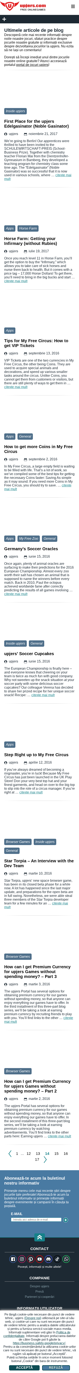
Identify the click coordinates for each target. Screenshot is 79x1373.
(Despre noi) (32, 1318)
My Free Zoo (28, 538)
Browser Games (18, 842)
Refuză (56, 1367)
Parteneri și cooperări (39, 1296)
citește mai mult (15, 281)
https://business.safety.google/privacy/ (39, 1343)
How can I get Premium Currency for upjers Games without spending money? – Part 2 (39, 1050)
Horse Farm (28, 228)
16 (66, 1153)
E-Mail (17, 1214)
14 (47, 1153)
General (25, 436)
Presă (39, 1291)
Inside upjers (15, 111)
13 (38, 1153)
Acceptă (24, 1367)
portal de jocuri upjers (32, 65)
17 (37, 1159)
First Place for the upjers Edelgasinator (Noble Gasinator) (39, 90)
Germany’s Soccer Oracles (39, 517)
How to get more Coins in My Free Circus (39, 415)
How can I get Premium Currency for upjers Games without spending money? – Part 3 (39, 935)
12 (29, 1153)
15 (56, 1153)
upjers (23, 6)
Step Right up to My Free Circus (39, 723)
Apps (10, 228)
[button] (39, 1237)
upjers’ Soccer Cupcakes (39, 622)
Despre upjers (39, 1286)
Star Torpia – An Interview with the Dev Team (39, 821)
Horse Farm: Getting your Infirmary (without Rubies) (39, 207)
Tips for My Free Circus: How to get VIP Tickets (39, 309)
